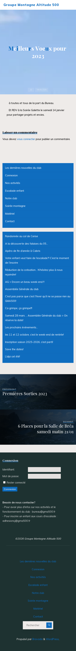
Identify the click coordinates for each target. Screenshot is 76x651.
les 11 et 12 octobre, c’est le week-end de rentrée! (34, 334)
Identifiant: (8, 469)
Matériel (9, 213)
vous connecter (26, 139)
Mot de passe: (10, 476)
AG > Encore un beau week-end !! (24, 282)
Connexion (11, 175)
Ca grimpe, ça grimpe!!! (18, 308)
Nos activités (12, 183)
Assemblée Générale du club (22, 289)
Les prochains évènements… (21, 327)
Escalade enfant (14, 190)
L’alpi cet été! (12, 356)
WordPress (52, 639)
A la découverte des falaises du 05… (26, 243)
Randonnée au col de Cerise (21, 236)
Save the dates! (14, 349)
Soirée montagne (15, 206)
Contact (9, 221)
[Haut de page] (62, 637)
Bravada (37, 639)
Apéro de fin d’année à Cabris (22, 251)
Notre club (11, 198)
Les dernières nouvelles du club (23, 167)
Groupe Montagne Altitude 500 (31, 5)
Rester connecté (16, 482)
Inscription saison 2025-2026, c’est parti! (29, 342)
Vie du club (41, 90)
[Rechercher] (49, 625)
